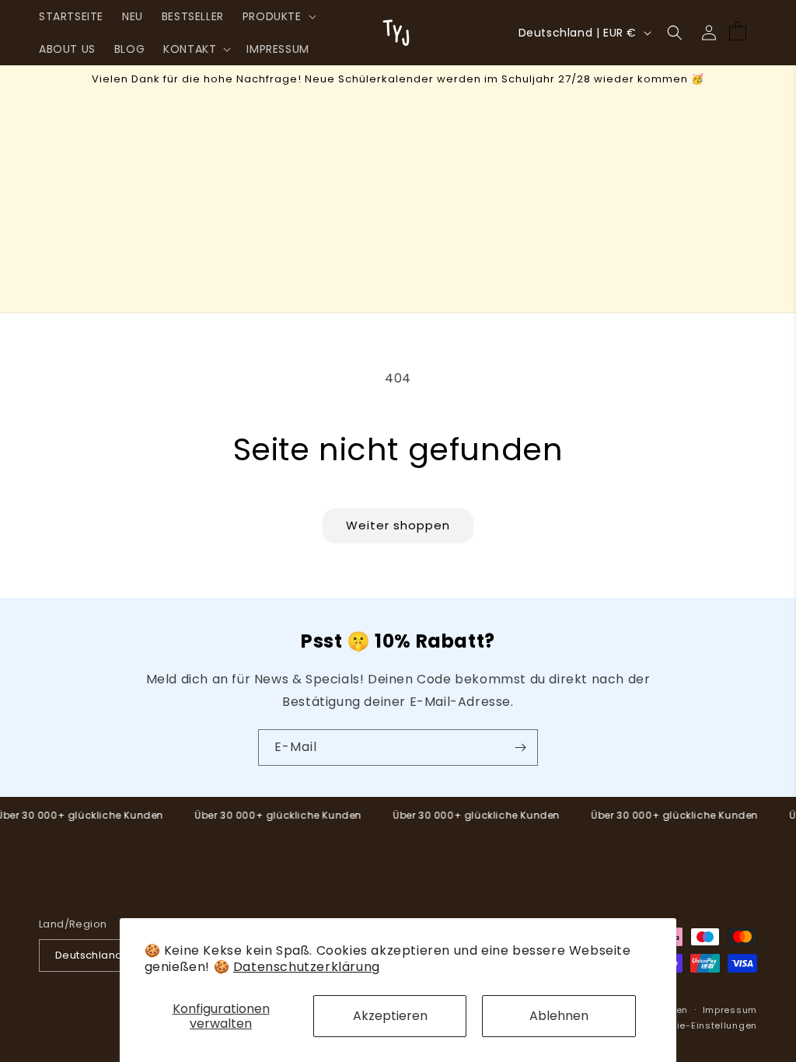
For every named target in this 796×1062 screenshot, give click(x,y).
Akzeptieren (390, 1016)
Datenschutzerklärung (306, 967)
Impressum (730, 1010)
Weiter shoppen (398, 525)
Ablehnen (558, 1016)
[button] (278, 16)
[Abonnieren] (520, 747)
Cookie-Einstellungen (704, 1025)
